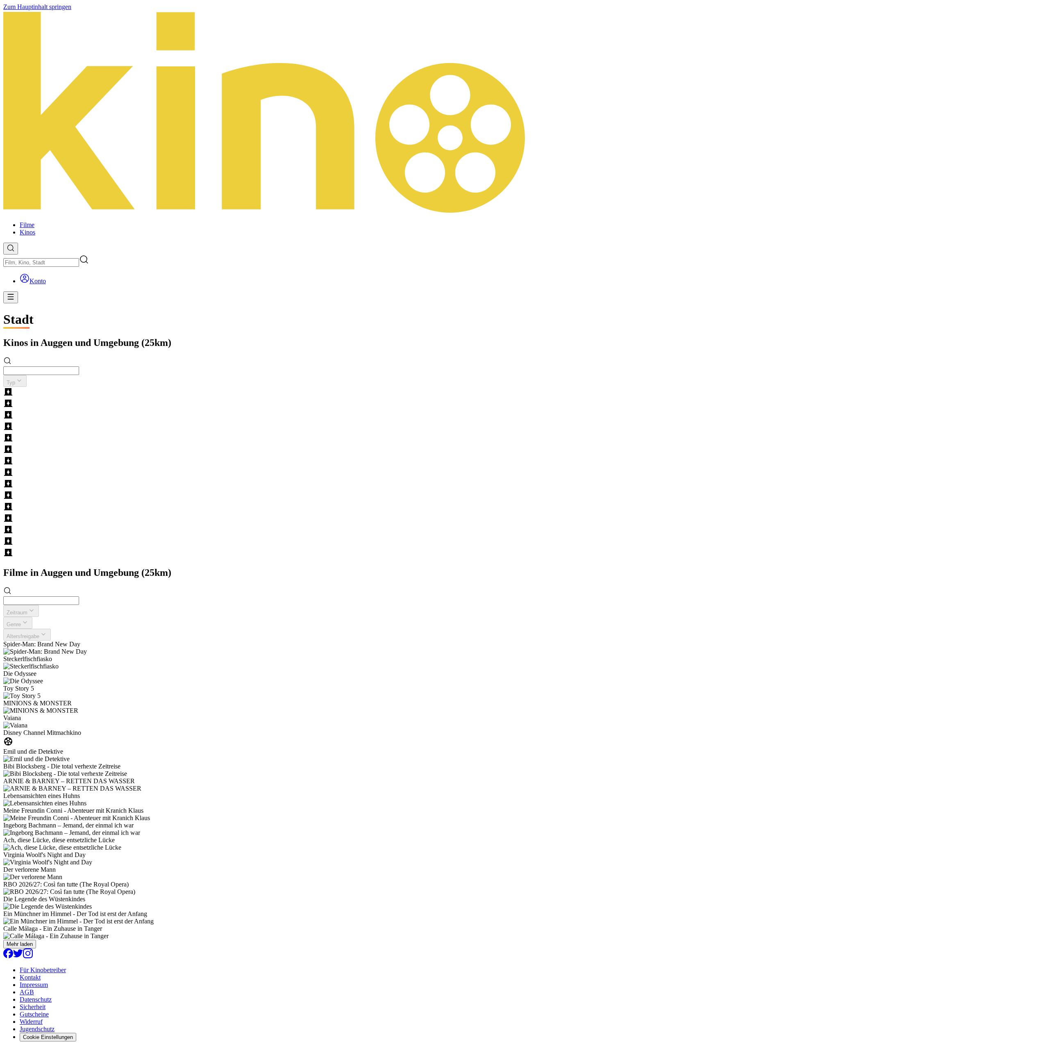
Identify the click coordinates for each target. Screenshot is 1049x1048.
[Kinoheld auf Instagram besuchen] (28, 956)
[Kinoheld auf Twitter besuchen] (18, 956)
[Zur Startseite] (524, 113)
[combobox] (41, 262)
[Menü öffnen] (10, 297)
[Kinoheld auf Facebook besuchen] (8, 956)
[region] (524, 473)
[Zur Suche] (10, 249)
